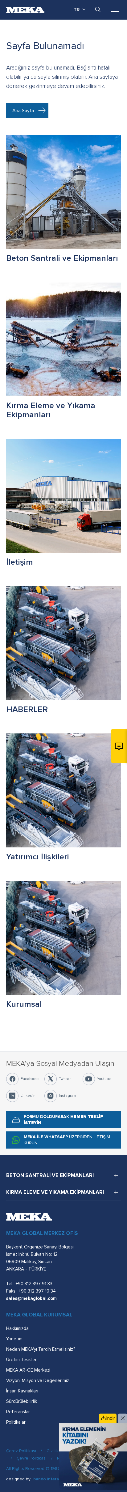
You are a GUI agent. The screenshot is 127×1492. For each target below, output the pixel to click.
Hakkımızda (17, 1328)
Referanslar (18, 1411)
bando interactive (50, 1479)
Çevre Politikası (32, 1458)
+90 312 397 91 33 (34, 1283)
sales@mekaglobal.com (31, 1298)
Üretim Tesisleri (22, 1359)
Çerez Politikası (21, 1450)
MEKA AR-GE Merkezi (28, 1370)
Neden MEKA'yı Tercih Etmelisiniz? (40, 1349)
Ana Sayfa (23, 111)
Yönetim (14, 1339)
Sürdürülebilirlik (21, 1401)
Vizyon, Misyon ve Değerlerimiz (37, 1380)
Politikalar (16, 1422)
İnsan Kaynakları (22, 1391)
